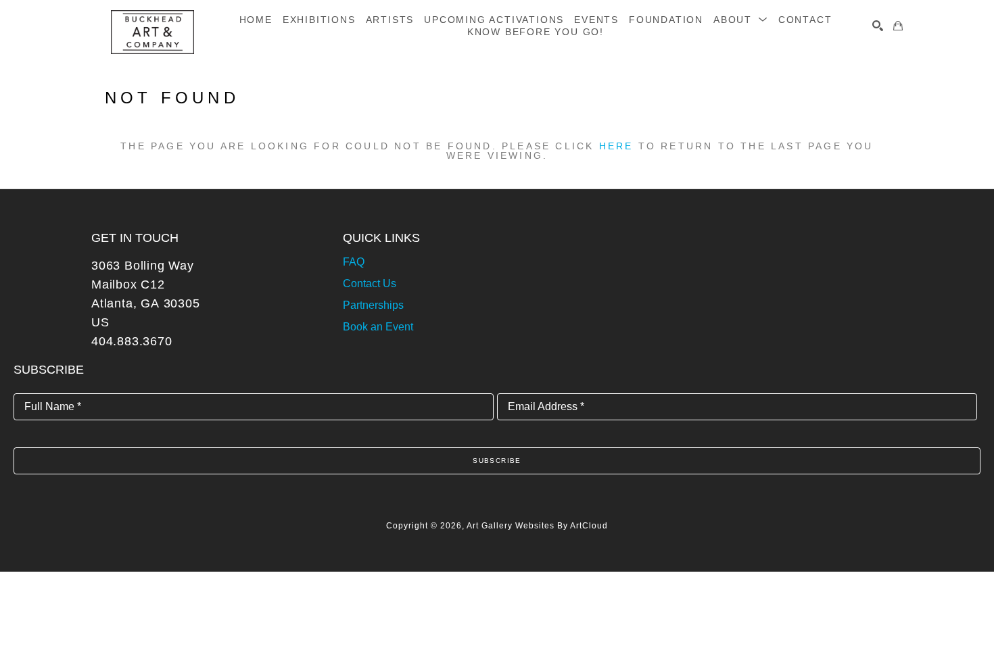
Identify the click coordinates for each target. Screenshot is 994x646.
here (616, 146)
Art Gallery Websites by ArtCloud (537, 525)
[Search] (877, 25)
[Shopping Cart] (898, 25)
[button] (740, 19)
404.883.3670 (131, 341)
